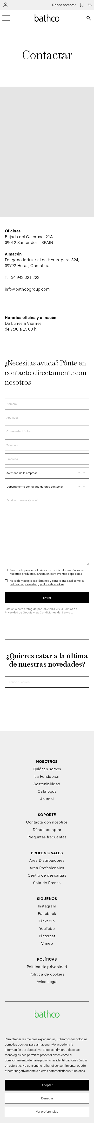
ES (90, 5)
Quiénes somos (47, 768)
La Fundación (46, 776)
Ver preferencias (47, 1111)
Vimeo (47, 943)
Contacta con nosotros (47, 821)
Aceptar (47, 1085)
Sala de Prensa (47, 882)
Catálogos (47, 791)
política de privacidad (23, 584)
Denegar (47, 1098)
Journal (47, 798)
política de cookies (52, 584)
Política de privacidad (47, 966)
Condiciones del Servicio (56, 612)
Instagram (47, 905)
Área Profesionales (47, 867)
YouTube (47, 928)
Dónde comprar (64, 5)
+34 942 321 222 (24, 277)
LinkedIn (47, 920)
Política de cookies (47, 973)
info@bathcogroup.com (27, 289)
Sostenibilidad (47, 783)
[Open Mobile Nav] (6, 18)
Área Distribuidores (47, 860)
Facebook (47, 913)
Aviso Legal (47, 981)
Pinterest (47, 935)
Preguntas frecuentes (47, 836)
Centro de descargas (47, 875)
